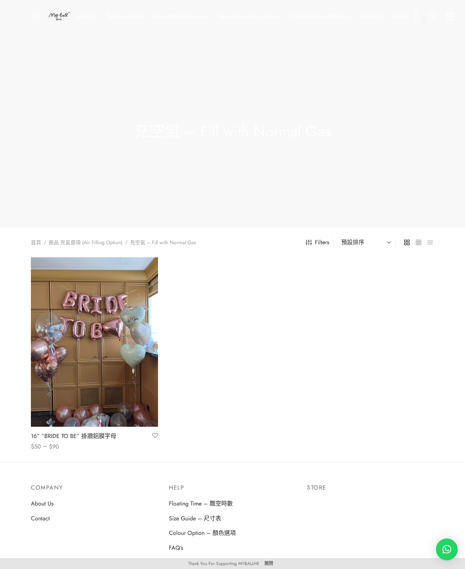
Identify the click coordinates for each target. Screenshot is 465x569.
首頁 (36, 242)
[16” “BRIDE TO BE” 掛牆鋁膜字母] (94, 342)
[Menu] (35, 16)
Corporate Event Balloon (320, 16)
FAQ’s (400, 16)
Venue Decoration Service (250, 16)
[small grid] (418, 242)
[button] (447, 549)
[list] (430, 242)
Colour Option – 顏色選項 (202, 533)
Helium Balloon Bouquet (180, 16)
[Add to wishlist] (155, 436)
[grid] (407, 242)
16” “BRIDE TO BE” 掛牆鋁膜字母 (73, 436)
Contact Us (371, 16)
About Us (87, 16)
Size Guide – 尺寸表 (195, 518)
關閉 (268, 563)
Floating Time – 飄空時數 (201, 503)
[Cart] (449, 16)
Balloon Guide (124, 16)
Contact (40, 518)
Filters (322, 242)
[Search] (432, 16)
